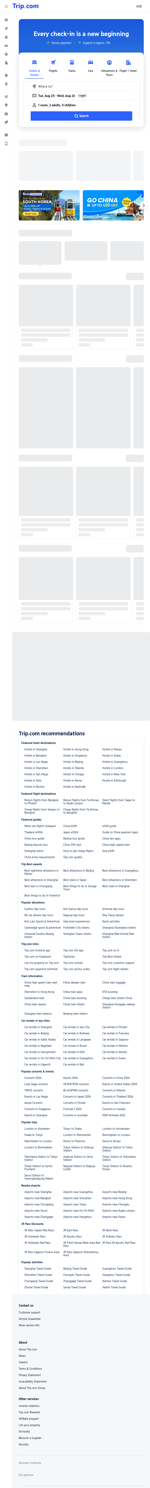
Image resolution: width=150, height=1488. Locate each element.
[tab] (34, 67)
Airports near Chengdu (115, 1153)
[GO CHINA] (113, 155)
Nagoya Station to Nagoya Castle (79, 1117)
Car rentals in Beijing (36, 982)
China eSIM (70, 775)
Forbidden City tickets (76, 877)
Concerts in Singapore (37, 1058)
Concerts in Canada (113, 1058)
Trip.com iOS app (73, 899)
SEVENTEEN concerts (76, 1033)
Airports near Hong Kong (117, 1147)
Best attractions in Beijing (78, 820)
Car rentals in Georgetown (40, 1001)
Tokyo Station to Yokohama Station (119, 1108)
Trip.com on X (110, 899)
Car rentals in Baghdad (37, 995)
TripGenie (69, 906)
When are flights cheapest (40, 775)
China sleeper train (74, 931)
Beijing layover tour (36, 794)
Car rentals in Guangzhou (78, 1007)
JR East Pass (70, 1179)
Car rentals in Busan (75, 995)
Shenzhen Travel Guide (38, 1224)
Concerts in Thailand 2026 (117, 1046)
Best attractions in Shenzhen (119, 829)
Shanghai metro (34, 800)
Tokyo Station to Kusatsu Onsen (117, 1117)
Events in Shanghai (35, 1064)
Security (23, 1393)
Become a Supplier (30, 1387)
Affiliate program (29, 1368)
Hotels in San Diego (36, 723)
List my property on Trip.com (41, 912)
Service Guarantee (30, 1268)
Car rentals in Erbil (74, 1001)
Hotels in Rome (72, 729)
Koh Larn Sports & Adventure (42, 870)
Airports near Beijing (114, 1141)
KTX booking (110, 941)
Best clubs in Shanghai (115, 835)
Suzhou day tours (34, 858)
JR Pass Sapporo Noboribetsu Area (80, 1203)
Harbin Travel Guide (114, 1236)
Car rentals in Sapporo (115, 989)
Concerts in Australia (75, 1064)
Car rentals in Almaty (114, 1001)
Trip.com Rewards (29, 1361)
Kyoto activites (111, 870)
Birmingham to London (116, 1084)
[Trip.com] (25, 6)
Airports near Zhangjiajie (38, 1166)
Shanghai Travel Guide (37, 1218)
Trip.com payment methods (41, 918)
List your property (29, 1374)
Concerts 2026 (32, 1027)
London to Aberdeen (37, 1078)
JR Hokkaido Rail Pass (37, 1192)
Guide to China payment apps (120, 781)
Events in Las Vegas (36, 1046)
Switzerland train (34, 947)
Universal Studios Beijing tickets (39, 885)
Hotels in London (112, 717)
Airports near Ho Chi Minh (78, 1160)
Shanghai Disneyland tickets (119, 877)
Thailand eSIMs (33, 781)
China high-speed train (116, 794)
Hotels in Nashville (74, 736)
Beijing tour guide (74, 787)
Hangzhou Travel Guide (116, 1224)
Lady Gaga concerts (36, 1033)
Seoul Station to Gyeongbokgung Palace (38, 1126)
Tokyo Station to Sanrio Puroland (38, 1117)
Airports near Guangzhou (78, 1141)
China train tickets (74, 953)
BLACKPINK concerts (75, 1039)
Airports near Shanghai (38, 1141)
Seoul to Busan (111, 1090)
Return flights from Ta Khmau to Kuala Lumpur (81, 751)
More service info (29, 1274)
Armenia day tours (113, 858)
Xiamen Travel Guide (114, 1230)
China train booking (75, 947)
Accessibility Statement (33, 1330)
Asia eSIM (108, 800)
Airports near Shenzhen (77, 1147)
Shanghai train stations (38, 963)
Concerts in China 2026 (116, 1027)
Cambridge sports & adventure (42, 877)
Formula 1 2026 (72, 1058)
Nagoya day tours (73, 864)
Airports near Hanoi (113, 1166)
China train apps (72, 941)
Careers (23, 1311)
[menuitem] (6, 20)
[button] (6, 6)
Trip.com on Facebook (37, 906)
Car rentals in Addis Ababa (40, 989)
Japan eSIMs (70, 781)
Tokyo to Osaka (72, 1078)
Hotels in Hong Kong (75, 698)
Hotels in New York (113, 723)
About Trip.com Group (32, 1337)
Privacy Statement (30, 1324)
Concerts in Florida (74, 1052)
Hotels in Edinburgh (114, 729)
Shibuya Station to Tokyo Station (117, 1098)
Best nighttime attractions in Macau (41, 821)
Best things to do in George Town (80, 837)
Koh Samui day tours (75, 858)
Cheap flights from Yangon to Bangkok (42, 760)
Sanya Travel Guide (74, 1236)
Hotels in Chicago (73, 723)
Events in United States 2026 (119, 1033)
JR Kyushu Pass (72, 1185)
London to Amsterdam (116, 1078)
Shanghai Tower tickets (77, 883)
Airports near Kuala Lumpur (118, 1160)
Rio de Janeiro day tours (38, 864)
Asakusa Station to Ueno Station (78, 1108)
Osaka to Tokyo (33, 1084)
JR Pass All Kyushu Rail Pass (118, 1192)
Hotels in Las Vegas (36, 711)
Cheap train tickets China (117, 947)
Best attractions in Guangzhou (120, 820)
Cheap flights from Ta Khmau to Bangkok (80, 760)
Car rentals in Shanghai (38, 976)
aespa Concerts (33, 1052)
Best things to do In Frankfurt (42, 844)
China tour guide (34, 787)
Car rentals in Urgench (37, 1013)
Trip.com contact (73, 912)
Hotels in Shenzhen (36, 717)
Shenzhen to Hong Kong (39, 941)
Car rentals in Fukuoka (115, 982)
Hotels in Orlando (73, 717)
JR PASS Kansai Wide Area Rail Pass (81, 1194)
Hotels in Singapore (75, 705)
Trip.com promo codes (76, 918)
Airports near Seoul (35, 1160)
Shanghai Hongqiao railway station (118, 955)
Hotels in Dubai (111, 705)
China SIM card (72, 794)
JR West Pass (110, 1179)
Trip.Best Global (111, 906)
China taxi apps (111, 787)
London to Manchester (77, 1084)
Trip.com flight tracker (115, 918)
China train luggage (114, 931)
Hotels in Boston (34, 736)
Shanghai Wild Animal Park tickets (118, 885)
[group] (58, 43)
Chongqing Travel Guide (38, 1230)
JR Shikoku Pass (111, 1185)
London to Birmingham (38, 1096)
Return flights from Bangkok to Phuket (41, 751)
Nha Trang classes (113, 864)
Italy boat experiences (76, 870)
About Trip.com (28, 1298)
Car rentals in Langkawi (77, 989)
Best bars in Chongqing (38, 835)
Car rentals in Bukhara (76, 982)
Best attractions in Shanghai (41, 829)
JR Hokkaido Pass (34, 1185)
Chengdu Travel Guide (76, 1224)
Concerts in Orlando (114, 1039)
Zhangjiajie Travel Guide (77, 1230)
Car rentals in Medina (115, 995)
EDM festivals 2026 (113, 1064)
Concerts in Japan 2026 (77, 1046)
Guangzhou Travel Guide (117, 1218)
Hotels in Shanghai (35, 698)
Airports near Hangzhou (77, 1166)
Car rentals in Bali (73, 1013)
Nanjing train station (75, 963)
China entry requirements (39, 806)
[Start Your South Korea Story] (49, 155)
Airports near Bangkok (37, 1147)
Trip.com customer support (118, 912)
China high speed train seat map (40, 933)
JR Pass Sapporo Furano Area (41, 1201)
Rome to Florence (74, 1090)
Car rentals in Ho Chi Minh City (42, 1007)
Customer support (29, 1261)
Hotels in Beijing (73, 711)
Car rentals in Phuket (114, 976)
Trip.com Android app (37, 899)
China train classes (35, 953)
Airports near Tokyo (75, 1153)
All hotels (24, 1381)
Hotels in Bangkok (35, 705)
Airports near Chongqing (39, 1153)
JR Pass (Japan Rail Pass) (39, 1179)
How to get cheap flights (78, 800)
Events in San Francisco (116, 1052)
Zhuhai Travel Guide (36, 1236)
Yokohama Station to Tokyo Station (41, 1108)
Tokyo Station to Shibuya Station (78, 1098)
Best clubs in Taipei (74, 829)
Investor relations (29, 1355)
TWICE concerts (33, 1039)
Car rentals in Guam (114, 1007)
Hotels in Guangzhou (115, 711)
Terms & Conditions (30, 1318)
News (22, 1305)
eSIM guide (109, 775)
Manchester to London (38, 1090)
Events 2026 (70, 1027)
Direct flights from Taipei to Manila (118, 751)
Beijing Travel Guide (75, 1218)
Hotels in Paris (32, 729)
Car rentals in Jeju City (76, 976)
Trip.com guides (72, 806)
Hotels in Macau (112, 698)
